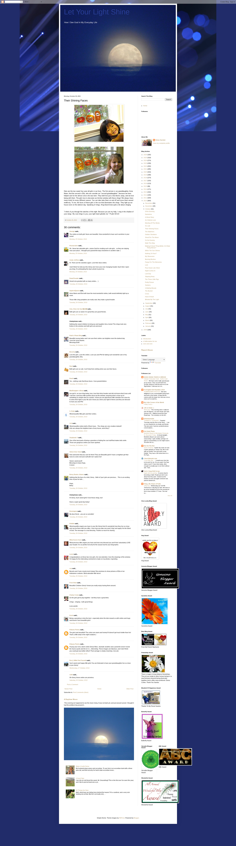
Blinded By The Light (152, 299)
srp (70, 568)
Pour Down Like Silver (152, 268)
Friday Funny (148, 404)
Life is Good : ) (149, 408)
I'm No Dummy (150, 240)
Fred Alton (73, 583)
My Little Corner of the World (154, 402)
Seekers (148, 285)
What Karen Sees (75, 540)
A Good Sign (80, 778)
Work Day (147, 409)
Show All (170, 495)
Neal (71, 366)
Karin (71, 615)
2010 (145, 201)
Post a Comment (72, 684)
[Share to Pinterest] (91, 220)
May (146, 315)
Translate (158, 363)
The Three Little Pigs (152, 279)
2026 (145, 155)
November (149, 206)
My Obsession (150, 256)
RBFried (122, 818)
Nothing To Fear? (151, 253)
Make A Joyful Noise (82, 766)
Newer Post (68, 689)
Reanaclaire (73, 246)
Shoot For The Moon (152, 237)
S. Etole (72, 411)
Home (99, 689)
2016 (145, 183)
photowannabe (149, 419)
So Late (147, 226)
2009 (145, 330)
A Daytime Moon (71, 699)
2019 (145, 175)
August (147, 306)
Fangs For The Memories (153, 262)
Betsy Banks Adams (76, 474)
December (149, 203)
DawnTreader (74, 278)
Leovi (71, 554)
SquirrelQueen (74, 291)
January (148, 326)
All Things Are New (82, 790)
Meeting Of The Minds (152, 223)
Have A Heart (149, 297)
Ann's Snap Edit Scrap (152, 471)
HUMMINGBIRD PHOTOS (152, 391)
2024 (145, 160)
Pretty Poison (149, 282)
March (147, 320)
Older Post (129, 689)
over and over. (148, 344)
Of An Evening (150, 211)
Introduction (147, 339)
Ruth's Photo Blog (75, 335)
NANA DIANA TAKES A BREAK (155, 377)
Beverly (72, 352)
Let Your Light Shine (97, 12)
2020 (145, 172)
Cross (147, 294)
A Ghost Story (149, 217)
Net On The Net (149, 446)
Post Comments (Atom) (80, 692)
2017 (145, 180)
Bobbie (71, 523)
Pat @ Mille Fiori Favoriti (77, 660)
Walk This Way (150, 243)
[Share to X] (87, 220)
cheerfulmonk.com (150, 458)
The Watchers (149, 232)
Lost (146, 265)
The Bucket (149, 291)
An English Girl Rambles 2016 (154, 390)
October (148, 209)
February (148, 323)
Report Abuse (147, 350)
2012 (145, 195)
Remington (73, 511)
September (149, 303)
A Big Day (147, 485)
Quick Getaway (149, 447)
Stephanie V (73, 437)
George (72, 231)
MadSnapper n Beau (76, 391)
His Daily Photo (149, 431)
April (147, 317)
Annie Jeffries (74, 260)
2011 (145, 198)
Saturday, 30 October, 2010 (78, 680)
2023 (145, 163)
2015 (145, 186)
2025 (145, 158)
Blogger (136, 818)
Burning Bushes (150, 259)
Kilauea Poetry (74, 630)
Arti (70, 423)
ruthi (71, 675)
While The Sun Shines (152, 250)
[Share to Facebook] (89, 220)
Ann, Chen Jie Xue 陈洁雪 (78, 309)
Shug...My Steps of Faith (152, 484)
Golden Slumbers (151, 234)
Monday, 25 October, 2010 (78, 239)
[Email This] (82, 220)
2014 (145, 189)
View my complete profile (161, 143)
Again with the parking (150, 473)
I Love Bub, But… (149, 460)
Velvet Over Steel (75, 452)
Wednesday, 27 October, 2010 (79, 668)
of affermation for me (150, 341)
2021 (145, 169)
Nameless (148, 214)
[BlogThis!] (84, 220)
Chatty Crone (74, 595)
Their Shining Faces (151, 229)
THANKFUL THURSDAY (151, 420)
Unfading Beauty (150, 288)
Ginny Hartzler (160, 140)
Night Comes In (150, 271)
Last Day (148, 274)
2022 (145, 166)
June (147, 312)
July (146, 309)
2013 (145, 192)
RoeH (71, 378)
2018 (145, 178)
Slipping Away (150, 276)
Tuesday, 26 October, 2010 (78, 284)
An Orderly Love (150, 220)
